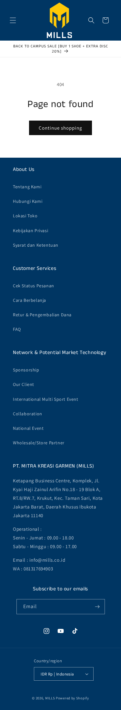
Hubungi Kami (27, 201)
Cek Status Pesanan (33, 286)
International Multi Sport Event (45, 399)
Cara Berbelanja (29, 300)
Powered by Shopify (72, 698)
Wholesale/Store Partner (39, 443)
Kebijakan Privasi (30, 230)
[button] (13, 20)
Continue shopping (60, 128)
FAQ (17, 329)
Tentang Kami (27, 187)
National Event (28, 428)
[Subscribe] (97, 606)
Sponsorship (26, 370)
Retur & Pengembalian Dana (42, 315)
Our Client (23, 384)
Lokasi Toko (25, 216)
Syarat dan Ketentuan (35, 245)
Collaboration (27, 414)
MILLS (50, 698)
